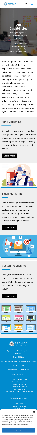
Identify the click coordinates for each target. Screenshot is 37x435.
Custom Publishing (19, 406)
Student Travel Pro (19, 384)
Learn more (9, 155)
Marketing (19, 403)
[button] (34, 412)
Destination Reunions (19, 387)
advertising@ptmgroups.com (18, 369)
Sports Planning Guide (19, 382)
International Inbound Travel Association (19, 391)
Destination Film (19, 389)
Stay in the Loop (19, 409)
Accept (18, 430)
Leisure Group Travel (19, 379)
